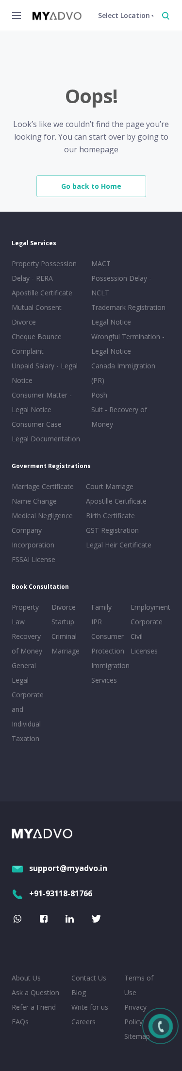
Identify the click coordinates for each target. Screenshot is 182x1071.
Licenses (144, 650)
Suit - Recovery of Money (119, 417)
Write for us (89, 1007)
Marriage (65, 650)
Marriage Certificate (43, 486)
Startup (62, 621)
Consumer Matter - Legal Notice (42, 402)
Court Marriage (109, 486)
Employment (148, 607)
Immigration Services (109, 673)
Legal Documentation (46, 438)
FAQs (20, 1021)
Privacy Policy (135, 1014)
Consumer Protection (107, 643)
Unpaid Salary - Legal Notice (45, 373)
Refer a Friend (34, 1007)
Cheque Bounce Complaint (37, 344)
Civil (137, 636)
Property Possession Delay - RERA (44, 271)
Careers (83, 1021)
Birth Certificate (110, 515)
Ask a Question (35, 992)
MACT (101, 263)
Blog (78, 992)
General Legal (24, 673)
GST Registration (112, 530)
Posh (99, 394)
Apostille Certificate (42, 292)
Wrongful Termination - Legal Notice (128, 344)
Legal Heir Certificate (118, 544)
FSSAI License (33, 559)
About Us (26, 977)
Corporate (147, 621)
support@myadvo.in (68, 868)
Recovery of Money (27, 643)
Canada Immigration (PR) (123, 373)
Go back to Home (91, 186)
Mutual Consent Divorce (37, 315)
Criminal (64, 636)
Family (101, 607)
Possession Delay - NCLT (121, 285)
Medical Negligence (42, 515)
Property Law (25, 614)
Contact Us (88, 977)
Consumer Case (37, 424)
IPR (96, 621)
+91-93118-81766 (60, 893)
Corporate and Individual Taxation (28, 716)
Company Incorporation (33, 537)
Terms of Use (138, 985)
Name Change (34, 501)
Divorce (63, 607)
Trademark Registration (128, 307)
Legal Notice (111, 322)
